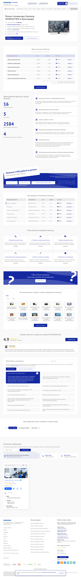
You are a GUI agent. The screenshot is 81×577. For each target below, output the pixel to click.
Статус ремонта (74, 8)
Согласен (61, 573)
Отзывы (34, 8)
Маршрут (9, 488)
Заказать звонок (40, 280)
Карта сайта (6, 558)
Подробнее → (69, 203)
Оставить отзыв (71, 339)
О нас (30, 8)
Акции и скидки (49, 8)
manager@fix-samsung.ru (63, 537)
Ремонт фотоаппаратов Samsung (38, 533)
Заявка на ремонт (57, 8)
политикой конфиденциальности (21, 185)
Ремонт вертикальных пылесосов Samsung (40, 531)
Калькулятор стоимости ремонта (10, 550)
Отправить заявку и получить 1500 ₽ (43, 182)
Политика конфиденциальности (40, 568)
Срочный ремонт (20, 8)
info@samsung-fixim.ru (62, 534)
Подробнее (15, 246)
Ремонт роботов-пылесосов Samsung (39, 528)
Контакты (64, 8)
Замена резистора (12, 70)
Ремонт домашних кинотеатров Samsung (40, 552)
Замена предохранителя (13, 74)
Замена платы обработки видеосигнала (17, 78)
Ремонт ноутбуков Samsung (37, 526)
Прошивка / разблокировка (14, 63)
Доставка (38, 8)
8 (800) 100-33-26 (61, 531)
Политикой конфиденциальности (31, 452)
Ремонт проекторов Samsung (37, 541)
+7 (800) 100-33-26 (43, 3)
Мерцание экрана (32, 203)
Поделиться (58, 562)
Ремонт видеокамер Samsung (37, 546)
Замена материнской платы (14, 59)
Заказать (70, 59)
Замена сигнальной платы (13, 67)
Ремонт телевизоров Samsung (37, 536)
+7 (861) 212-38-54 (32, 3)
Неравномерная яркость (33, 221)
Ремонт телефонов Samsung (37, 523)
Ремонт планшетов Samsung (37, 544)
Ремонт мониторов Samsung (37, 549)
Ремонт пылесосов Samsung (37, 539)
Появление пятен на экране (34, 210)
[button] (7, 428)
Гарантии (43, 8)
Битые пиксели (31, 213)
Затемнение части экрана (33, 217)
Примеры (5, 532)
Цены (25, 8)
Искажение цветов (32, 206)
